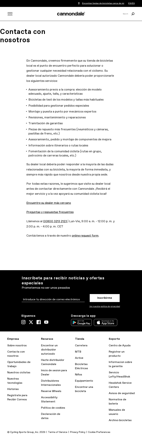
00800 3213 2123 (55, 221)
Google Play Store (81, 322)
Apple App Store (105, 322)
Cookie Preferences (99, 432)
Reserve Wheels (51, 391)
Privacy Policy (77, 432)
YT (46, 322)
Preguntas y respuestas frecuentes (50, 212)
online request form (85, 236)
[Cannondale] (71, 13)
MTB (78, 352)
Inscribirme (104, 298)
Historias (13, 389)
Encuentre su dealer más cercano (48, 203)
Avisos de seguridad (122, 393)
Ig (23, 322)
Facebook (39, 322)
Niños (78, 374)
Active (79, 358)
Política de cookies (53, 408)
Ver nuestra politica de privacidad (104, 306)
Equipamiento (84, 381)
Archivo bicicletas (120, 420)
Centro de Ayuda (120, 345)
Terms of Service (57, 432)
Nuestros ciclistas (18, 372)
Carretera (81, 345)
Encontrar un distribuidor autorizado (49, 350)
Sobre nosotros (17, 345)
